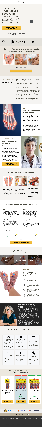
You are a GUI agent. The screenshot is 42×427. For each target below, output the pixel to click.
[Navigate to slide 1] (16, 67)
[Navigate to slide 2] (17, 67)
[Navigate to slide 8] (25, 67)
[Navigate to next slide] (40, 60)
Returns (13, 423)
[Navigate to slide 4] (20, 67)
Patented (16, 421)
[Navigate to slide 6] (23, 67)
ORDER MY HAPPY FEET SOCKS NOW (11, 28)
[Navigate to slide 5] (21, 67)
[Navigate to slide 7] (24, 67)
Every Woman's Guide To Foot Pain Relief (27, 421)
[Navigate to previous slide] (2, 60)
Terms (24, 423)
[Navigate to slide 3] (19, 67)
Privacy (18, 423)
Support (7, 423)
